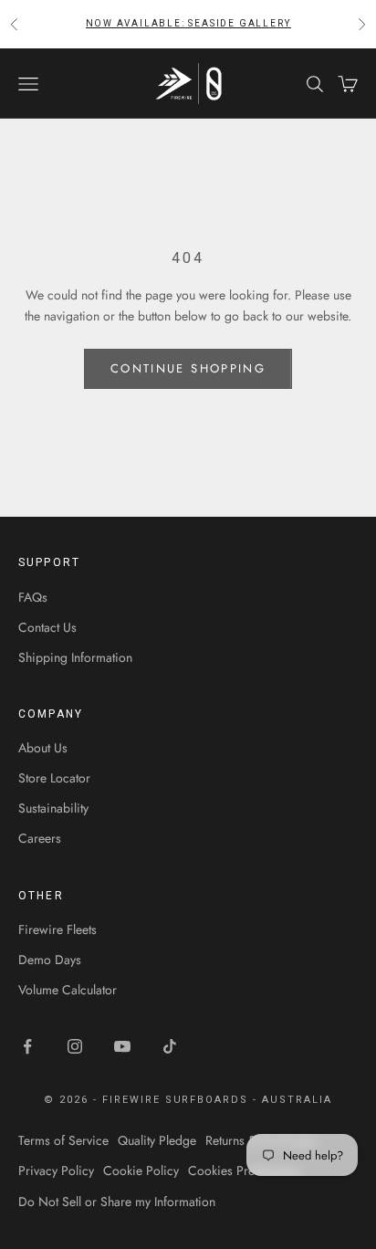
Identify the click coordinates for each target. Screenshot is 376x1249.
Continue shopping (188, 368)
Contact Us (47, 627)
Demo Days (49, 959)
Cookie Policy (141, 1170)
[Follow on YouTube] (122, 1046)
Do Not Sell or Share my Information (116, 1201)
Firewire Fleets (57, 929)
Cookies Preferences (244, 1170)
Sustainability (53, 808)
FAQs (32, 597)
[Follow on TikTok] (170, 1046)
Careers (39, 838)
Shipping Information (75, 657)
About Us (43, 748)
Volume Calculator (67, 990)
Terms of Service (63, 1140)
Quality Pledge (157, 1140)
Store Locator (54, 778)
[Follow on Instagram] (75, 1046)
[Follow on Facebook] (27, 1046)
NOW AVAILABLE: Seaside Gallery (188, 23)
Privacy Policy (56, 1170)
